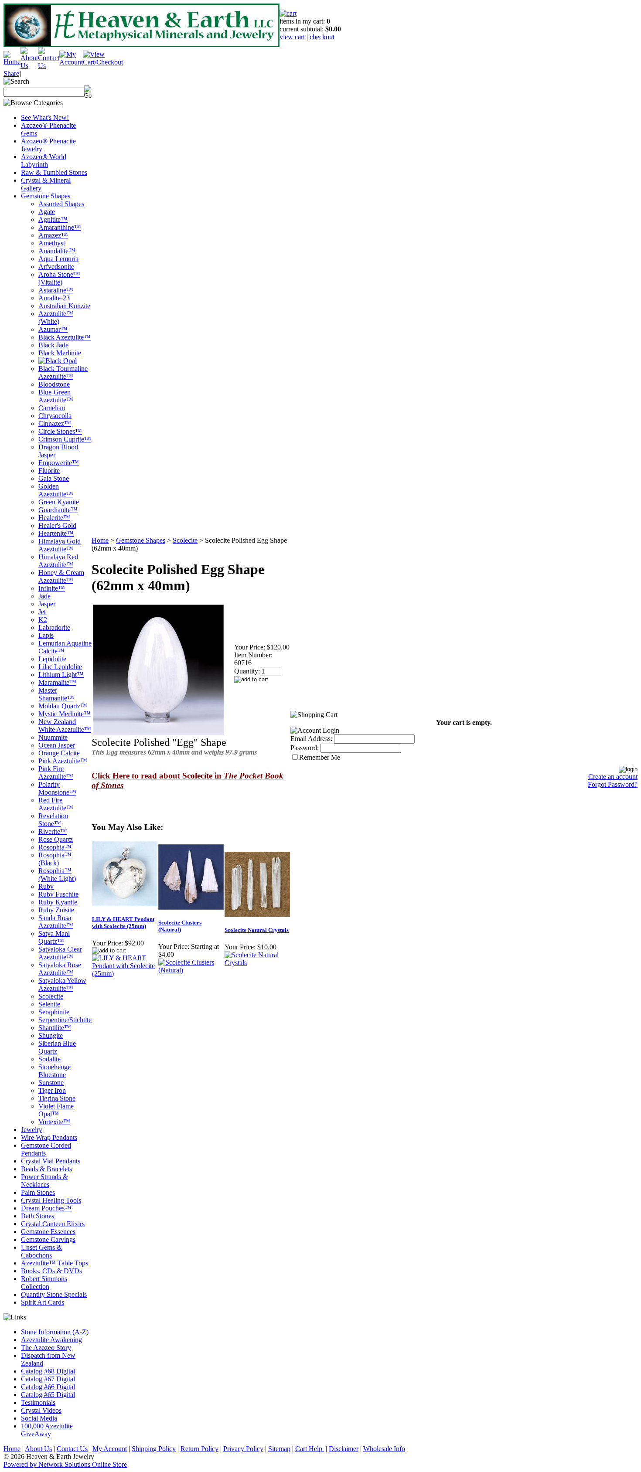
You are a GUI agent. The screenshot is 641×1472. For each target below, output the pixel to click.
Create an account (613, 776)
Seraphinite (53, 1012)
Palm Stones (38, 1192)
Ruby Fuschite (58, 894)
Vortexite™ (54, 1121)
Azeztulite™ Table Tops (54, 1263)
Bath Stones (37, 1216)
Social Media (39, 1418)
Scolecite (50, 996)
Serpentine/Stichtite (65, 1019)
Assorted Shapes (61, 203)
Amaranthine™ (59, 227)
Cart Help (309, 1448)
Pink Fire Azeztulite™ (55, 772)
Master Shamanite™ (56, 694)
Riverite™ (52, 831)
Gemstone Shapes (45, 196)
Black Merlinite (59, 353)
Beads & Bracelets (46, 1169)
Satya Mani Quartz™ (54, 937)
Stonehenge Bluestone (54, 1070)
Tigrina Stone (56, 1098)
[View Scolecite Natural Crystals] (257, 962)
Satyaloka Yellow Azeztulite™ (62, 984)
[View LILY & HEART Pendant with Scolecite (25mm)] (124, 973)
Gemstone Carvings (48, 1239)
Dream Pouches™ (46, 1208)
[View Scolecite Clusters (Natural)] (191, 970)
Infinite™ (51, 588)
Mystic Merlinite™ (64, 713)
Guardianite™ (58, 509)
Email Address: (311, 738)
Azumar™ (53, 329)
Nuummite (53, 737)
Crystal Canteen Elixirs (53, 1223)
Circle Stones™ (60, 431)
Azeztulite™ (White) (55, 317)
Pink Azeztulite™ (62, 761)
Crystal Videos (41, 1410)
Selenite (49, 1004)
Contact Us (72, 1448)
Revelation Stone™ (53, 819)
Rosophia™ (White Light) (57, 874)
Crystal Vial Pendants (50, 1161)
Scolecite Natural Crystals (257, 930)
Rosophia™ (55, 847)
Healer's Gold (57, 525)
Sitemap (279, 1448)
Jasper (46, 604)
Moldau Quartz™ (62, 706)
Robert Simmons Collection (44, 1282)
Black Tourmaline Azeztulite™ (63, 372)
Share (11, 73)
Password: (304, 747)
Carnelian (51, 407)
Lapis (46, 635)
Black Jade (53, 345)
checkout (322, 37)
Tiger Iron (52, 1090)
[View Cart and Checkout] (103, 62)
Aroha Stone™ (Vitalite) (59, 278)
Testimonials (38, 1402)
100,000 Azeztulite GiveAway (47, 1430)
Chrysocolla (55, 415)
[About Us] (29, 65)
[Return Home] (11, 61)
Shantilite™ (54, 1027)
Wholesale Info (384, 1448)
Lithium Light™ (61, 674)
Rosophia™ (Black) (55, 859)
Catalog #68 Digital (48, 1371)
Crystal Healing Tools (51, 1200)
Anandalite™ (56, 251)
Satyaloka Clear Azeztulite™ (60, 953)
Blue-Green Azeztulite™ (55, 396)
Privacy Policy (243, 1448)
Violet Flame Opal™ (56, 1110)
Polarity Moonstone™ (57, 788)
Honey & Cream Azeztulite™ (61, 576)
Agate (46, 211)
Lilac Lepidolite (60, 666)
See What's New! (45, 117)
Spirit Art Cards (42, 1302)
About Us (38, 1448)
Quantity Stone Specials (54, 1294)
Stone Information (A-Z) (55, 1332)
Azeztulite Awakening (51, 1339)
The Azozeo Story (46, 1347)
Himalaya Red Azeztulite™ (58, 560)
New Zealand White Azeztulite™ (64, 725)
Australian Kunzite (64, 305)
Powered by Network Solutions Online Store (65, 1464)
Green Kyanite (58, 502)
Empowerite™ (58, 462)
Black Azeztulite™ (64, 337)
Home (100, 540)
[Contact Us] (48, 65)
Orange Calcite (59, 753)
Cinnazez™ (54, 423)
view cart (292, 37)
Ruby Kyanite (57, 902)
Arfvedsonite (56, 266)
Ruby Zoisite (56, 910)
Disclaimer (343, 1448)
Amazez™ (53, 235)
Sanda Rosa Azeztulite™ (55, 921)
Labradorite (54, 627)
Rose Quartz (55, 839)
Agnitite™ (53, 219)
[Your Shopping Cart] (288, 13)
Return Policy (199, 1448)
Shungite (50, 1035)
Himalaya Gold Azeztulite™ (59, 545)
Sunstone (51, 1082)
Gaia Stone (53, 478)
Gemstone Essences (48, 1231)
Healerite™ (54, 517)
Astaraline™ (55, 290)
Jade (44, 596)
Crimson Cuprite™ (64, 439)
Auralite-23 (54, 298)
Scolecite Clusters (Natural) (179, 926)
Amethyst (51, 243)
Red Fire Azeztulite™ (55, 804)
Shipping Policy (154, 1448)
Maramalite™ (57, 682)
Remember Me (319, 757)
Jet (42, 611)
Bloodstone (54, 384)
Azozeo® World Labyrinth (43, 160)
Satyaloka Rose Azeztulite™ (59, 968)
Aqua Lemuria (58, 258)
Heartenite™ (56, 533)
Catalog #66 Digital (48, 1386)
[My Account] (71, 62)
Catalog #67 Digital (48, 1379)
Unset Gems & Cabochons (41, 1251)
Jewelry (31, 1129)
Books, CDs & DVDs (51, 1271)
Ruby (46, 886)
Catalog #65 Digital (48, 1394)
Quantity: (247, 671)
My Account (109, 1448)
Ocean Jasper (56, 745)
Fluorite (49, 470)
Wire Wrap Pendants (49, 1137)
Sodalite (49, 1059)
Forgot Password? (613, 784)
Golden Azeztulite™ (55, 490)
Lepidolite (52, 659)
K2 (42, 619)
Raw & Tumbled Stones (54, 172)
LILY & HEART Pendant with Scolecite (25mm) (123, 922)
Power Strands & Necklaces (44, 1180)
